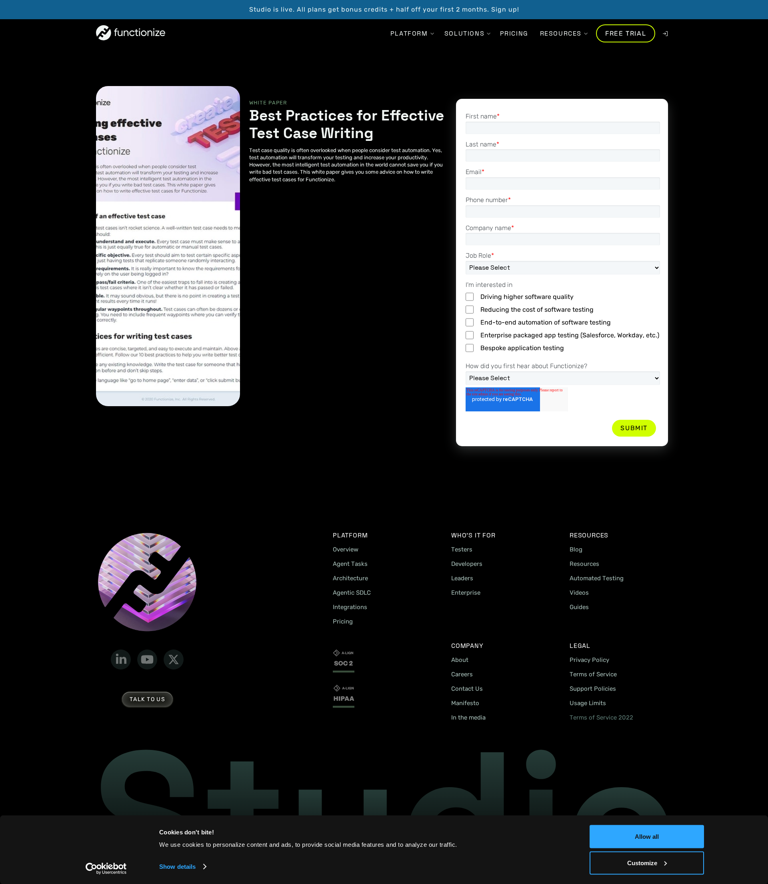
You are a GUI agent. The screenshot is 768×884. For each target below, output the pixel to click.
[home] (130, 33)
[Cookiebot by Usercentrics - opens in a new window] (106, 868)
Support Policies (593, 688)
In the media (468, 717)
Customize (642, 862)
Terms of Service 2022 (601, 717)
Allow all (647, 836)
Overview (345, 549)
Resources (584, 563)
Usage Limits (588, 703)
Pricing (343, 621)
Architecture (350, 578)
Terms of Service (593, 674)
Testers (461, 549)
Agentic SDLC (352, 592)
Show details (177, 866)
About (459, 660)
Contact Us (467, 688)
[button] (409, 33)
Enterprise (465, 592)
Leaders (462, 578)
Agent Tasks (350, 563)
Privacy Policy (589, 660)
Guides (579, 607)
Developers (466, 563)
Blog (576, 549)
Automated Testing (597, 578)
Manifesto (465, 703)
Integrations (350, 607)
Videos (579, 592)
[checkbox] (563, 323)
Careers (462, 674)
